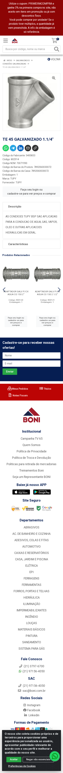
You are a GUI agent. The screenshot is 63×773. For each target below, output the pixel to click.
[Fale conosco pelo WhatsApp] (55, 756)
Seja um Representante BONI (31, 477)
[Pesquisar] (56, 49)
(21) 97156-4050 (34, 671)
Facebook (33, 710)
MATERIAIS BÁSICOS (31, 629)
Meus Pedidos (20, 388)
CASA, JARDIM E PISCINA (31, 559)
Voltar (55, 59)
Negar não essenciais (38, 759)
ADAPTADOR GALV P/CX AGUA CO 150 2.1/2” (47, 293)
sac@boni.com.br (34, 690)
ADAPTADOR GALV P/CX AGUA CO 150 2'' (15, 293)
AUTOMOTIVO (31, 546)
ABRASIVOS (31, 527)
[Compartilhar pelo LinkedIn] (20, 148)
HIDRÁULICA (32, 597)
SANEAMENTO (31, 642)
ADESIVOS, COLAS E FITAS (31, 540)
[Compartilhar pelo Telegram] (13, 148)
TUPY (13, 178)
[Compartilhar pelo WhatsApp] (6, 148)
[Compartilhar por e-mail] (28, 148)
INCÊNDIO (31, 616)
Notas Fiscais (20, 395)
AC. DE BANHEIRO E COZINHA (31, 533)
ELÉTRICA (31, 565)
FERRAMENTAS (31, 585)
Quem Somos (31, 445)
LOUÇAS (31, 623)
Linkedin (33, 715)
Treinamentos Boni (31, 470)
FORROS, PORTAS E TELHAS (31, 591)
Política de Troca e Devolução (31, 457)
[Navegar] (4, 289)
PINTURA (31, 636)
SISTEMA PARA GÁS (31, 648)
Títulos (47, 388)
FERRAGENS (31, 578)
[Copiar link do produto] (35, 148)
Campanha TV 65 (32, 438)
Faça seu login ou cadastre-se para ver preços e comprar (31, 191)
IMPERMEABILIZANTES (31, 610)
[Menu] (6, 41)
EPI (31, 572)
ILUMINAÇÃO (31, 604)
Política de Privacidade (32, 451)
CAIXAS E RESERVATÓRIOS (31, 553)
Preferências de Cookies (22, 766)
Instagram (33, 705)
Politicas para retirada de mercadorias (31, 464)
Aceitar (14, 759)
